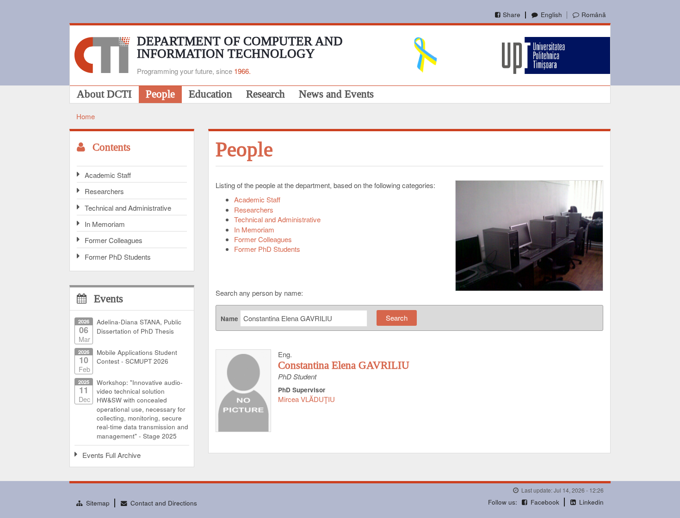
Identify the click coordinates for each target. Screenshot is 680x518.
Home (85, 116)
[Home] (102, 54)
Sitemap (98, 503)
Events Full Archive (111, 455)
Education (210, 94)
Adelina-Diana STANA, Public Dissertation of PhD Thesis (139, 326)
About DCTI (104, 94)
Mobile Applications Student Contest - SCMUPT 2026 (137, 357)
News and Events (336, 94)
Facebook (545, 502)
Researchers (104, 191)
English (551, 14)
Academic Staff (108, 175)
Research (265, 94)
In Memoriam (105, 224)
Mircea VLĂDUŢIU (306, 399)
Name (229, 318)
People (160, 94)
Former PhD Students (118, 257)
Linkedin (591, 502)
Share (511, 14)
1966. (242, 71)
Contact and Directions (163, 503)
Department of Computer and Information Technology (240, 47)
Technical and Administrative (128, 208)
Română (593, 14)
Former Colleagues (113, 240)
